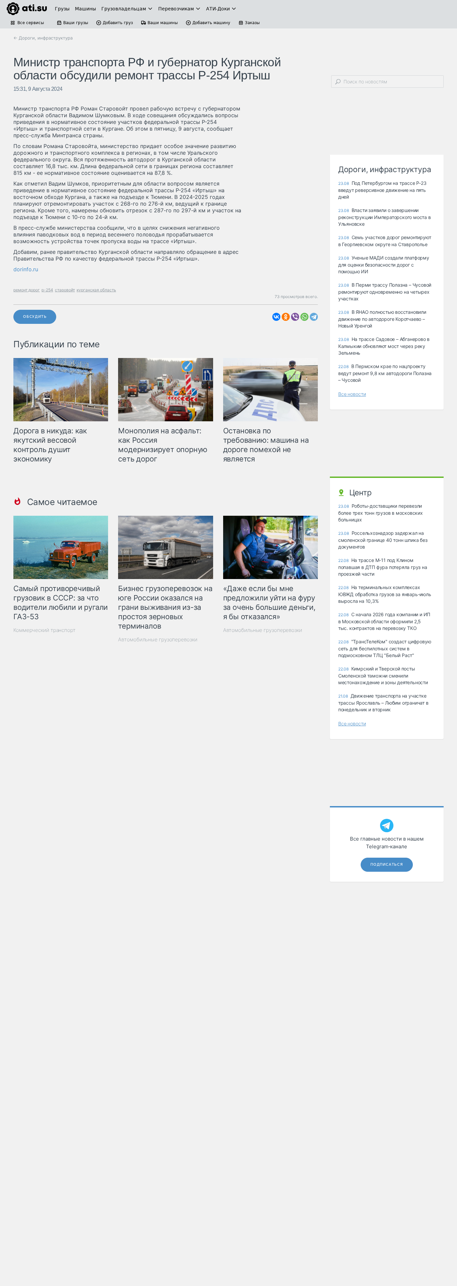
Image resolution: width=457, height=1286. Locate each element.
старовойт (65, 289)
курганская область (96, 289)
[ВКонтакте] (276, 317)
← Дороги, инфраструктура (43, 38)
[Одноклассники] (286, 317)
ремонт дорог (26, 289)
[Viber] (295, 317)
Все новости (352, 394)
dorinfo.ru (25, 269)
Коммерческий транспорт (44, 630)
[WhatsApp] (304, 317)
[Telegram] (314, 317)
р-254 (47, 289)
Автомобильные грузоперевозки (157, 639)
